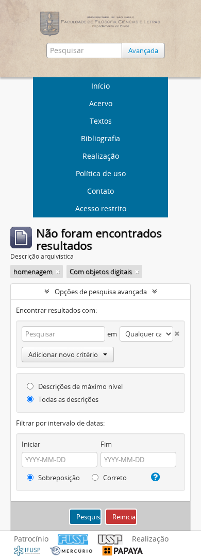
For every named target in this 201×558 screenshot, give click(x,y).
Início (100, 86)
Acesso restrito (100, 208)
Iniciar (31, 444)
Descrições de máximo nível (80, 386)
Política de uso (101, 173)
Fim (106, 444)
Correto (114, 477)
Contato (100, 191)
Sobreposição (58, 477)
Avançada (143, 50)
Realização (100, 156)
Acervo (100, 103)
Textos (101, 121)
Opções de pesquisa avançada (101, 291)
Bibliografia (100, 138)
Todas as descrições (67, 399)
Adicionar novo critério (63, 354)
